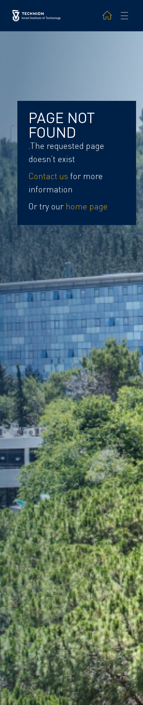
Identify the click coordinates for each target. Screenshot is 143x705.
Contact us (48, 176)
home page (87, 206)
